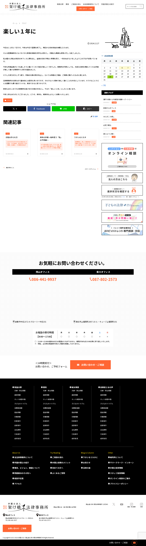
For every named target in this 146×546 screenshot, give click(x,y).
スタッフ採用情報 (117, 473)
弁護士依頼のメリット (61, 462)
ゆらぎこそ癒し (109, 116)
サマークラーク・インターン (122, 462)
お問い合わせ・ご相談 (92, 364)
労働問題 (17, 416)
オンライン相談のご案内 (120, 478)
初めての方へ (57, 467)
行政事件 (17, 434)
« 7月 (104, 85)
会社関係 (17, 430)
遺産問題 (17, 395)
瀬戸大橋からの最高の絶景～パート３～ (117, 99)
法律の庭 (86, 467)
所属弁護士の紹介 (21, 462)
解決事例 (75, 387)
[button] (140, 6)
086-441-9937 (44, 279)
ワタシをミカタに (90, 457)
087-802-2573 (104, 279)
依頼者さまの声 (106, 387)
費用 (45, 387)
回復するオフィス (109, 108)
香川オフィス (103, 272)
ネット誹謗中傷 (20, 399)
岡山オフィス (43, 272)
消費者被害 (18, 408)
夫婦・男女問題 (20, 390)
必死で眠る (107, 125)
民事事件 (17, 425)
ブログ (9, 100)
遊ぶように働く (109, 134)
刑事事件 (17, 421)
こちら (123, 197)
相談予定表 (18, 478)
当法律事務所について (23, 457)
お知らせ (86, 462)
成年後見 (17, 438)
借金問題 (17, 412)
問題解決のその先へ (22, 473)
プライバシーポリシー (119, 483)
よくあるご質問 (58, 473)
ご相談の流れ (57, 457)
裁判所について (116, 457)
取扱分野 (18, 387)
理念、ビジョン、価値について (27, 467)
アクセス (18, 483)
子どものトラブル (20, 403)
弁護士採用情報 (116, 467)
